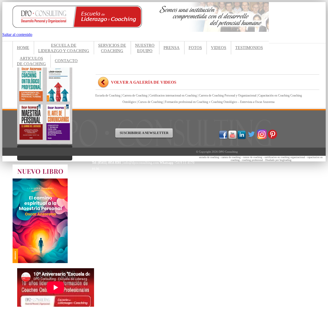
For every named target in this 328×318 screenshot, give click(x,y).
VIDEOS (218, 47)
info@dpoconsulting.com (141, 163)
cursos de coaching (252, 157)
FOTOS (195, 47)
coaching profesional (252, 160)
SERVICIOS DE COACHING (112, 48)
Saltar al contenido (17, 34)
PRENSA (171, 47)
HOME (23, 47)
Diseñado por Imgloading (278, 160)
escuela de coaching (209, 157)
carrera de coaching (231, 157)
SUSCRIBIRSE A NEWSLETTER (144, 133)
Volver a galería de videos (143, 82)
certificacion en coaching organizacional (284, 157)
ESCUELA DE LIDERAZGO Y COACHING (63, 48)
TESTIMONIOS (249, 47)
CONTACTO (66, 61)
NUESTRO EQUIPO (145, 48)
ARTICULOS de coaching (31, 61)
